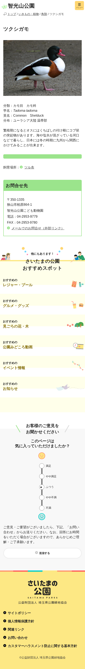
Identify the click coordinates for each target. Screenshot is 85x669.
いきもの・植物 (29, 14)
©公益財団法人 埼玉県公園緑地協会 (42, 657)
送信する (44, 553)
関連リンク (16, 629)
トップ (11, 14)
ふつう (50, 486)
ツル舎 (29, 167)
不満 (48, 507)
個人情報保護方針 (21, 621)
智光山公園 (21, 5)
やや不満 (51, 497)
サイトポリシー (19, 613)
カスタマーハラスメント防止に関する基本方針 (42, 646)
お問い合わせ (18, 637)
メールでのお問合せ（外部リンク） (38, 228)
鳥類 (44, 14)
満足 (48, 465)
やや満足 (51, 476)
